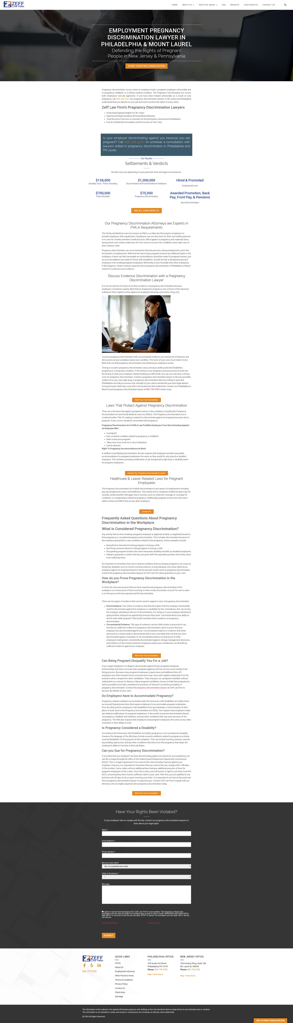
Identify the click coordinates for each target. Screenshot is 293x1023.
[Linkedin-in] (99, 965)
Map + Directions (155, 974)
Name (105, 830)
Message (106, 884)
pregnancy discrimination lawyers (152, 687)
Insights (234, 5)
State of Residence (110, 873)
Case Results (251, 5)
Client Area (120, 992)
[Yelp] (92, 965)
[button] (285, 5)
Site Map (119, 996)
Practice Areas (207, 5)
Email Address (108, 841)
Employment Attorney (125, 971)
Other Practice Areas (124, 975)
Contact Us (269, 5)
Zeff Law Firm (122, 99)
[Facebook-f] (84, 965)
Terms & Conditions (110, 923)
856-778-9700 (134, 142)
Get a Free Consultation (270, 1020)
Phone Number (108, 852)
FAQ (224, 5)
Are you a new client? (110, 863)
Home (175, 5)
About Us (187, 5)
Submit (109, 935)
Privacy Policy (154, 923)
